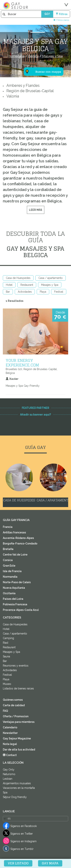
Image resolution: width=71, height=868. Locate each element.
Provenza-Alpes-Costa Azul (21, 609)
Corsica (8, 560)
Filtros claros (62, 20)
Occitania (9, 593)
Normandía (10, 576)
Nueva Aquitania (14, 587)
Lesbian (7, 778)
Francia (7, 526)
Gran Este (9, 565)
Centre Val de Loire (15, 554)
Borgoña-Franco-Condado (20, 543)
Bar (8, 291)
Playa (43, 291)
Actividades (25, 291)
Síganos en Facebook (23, 826)
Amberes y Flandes (23, 85)
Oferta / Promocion (15, 716)
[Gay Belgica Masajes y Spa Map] (41, 53)
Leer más (35, 209)
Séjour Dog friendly (15, 797)
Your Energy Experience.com (22, 362)
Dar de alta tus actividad (19, 749)
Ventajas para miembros (18, 721)
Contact (11, 755)
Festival (58, 291)
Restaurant (26, 284)
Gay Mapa (50, 863)
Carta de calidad (14, 705)
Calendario (10, 727)
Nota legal (10, 744)
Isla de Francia (12, 571)
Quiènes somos (13, 699)
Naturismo (9, 774)
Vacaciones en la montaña (19, 787)
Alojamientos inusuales (17, 783)
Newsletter (10, 732)
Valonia (12, 96)
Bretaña (8, 549)
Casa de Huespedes (18, 277)
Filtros (63, 14)
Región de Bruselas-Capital (30, 91)
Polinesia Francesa (15, 604)
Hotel (9, 284)
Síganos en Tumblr (22, 848)
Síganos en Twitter (21, 833)
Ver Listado (18, 863)
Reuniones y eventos (15, 665)
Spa (5, 792)
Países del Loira (13, 598)
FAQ (5, 710)
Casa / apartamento (50, 277)
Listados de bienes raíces (18, 688)
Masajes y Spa (49, 284)
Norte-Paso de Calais (17, 582)
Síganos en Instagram (23, 841)
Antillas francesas (14, 532)
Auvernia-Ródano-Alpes (18, 537)
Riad (5, 642)
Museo (7, 683)
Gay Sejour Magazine (17, 738)
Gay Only (8, 769)
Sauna (6, 656)
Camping (8, 638)
